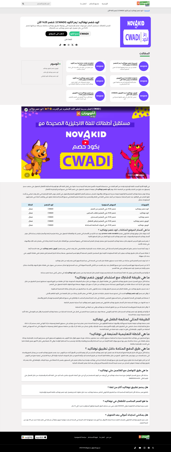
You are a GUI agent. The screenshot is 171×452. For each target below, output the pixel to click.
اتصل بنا (83, 4)
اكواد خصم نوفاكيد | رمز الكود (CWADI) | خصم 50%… (83, 79)
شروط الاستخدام (93, 437)
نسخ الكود (74, 34)
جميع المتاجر (94, 4)
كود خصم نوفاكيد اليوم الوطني (49, 76)
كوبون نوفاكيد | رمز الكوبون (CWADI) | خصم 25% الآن (124, 93)
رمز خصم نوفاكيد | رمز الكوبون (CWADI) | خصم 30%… (82, 93)
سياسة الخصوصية (80, 437)
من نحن (108, 437)
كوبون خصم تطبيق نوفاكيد (50, 68)
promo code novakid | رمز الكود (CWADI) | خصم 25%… (82, 64)
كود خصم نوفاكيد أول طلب (50, 72)
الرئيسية (105, 4)
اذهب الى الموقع (56, 34)
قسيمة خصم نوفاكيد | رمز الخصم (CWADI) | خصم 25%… (125, 64)
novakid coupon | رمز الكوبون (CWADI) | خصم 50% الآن (126, 79)
